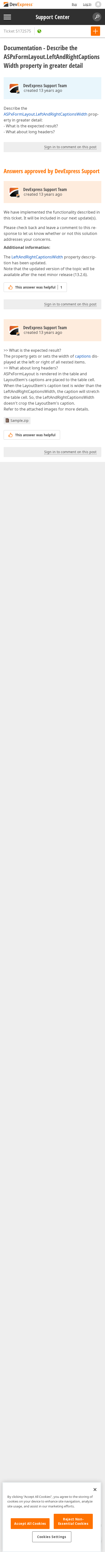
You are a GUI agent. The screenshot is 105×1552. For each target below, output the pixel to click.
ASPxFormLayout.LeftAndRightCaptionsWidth (45, 114)
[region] (51, 1517)
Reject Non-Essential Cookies (73, 1521)
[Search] (97, 16)
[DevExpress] (18, 4)
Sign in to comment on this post (70, 147)
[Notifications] (98, 4)
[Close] (95, 1489)
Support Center (53, 17)
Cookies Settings (51, 1537)
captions (83, 356)
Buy (74, 4)
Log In (87, 4)
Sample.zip (19, 420)
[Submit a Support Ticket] (95, 31)
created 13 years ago (43, 90)
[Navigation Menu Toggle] (7, 17)
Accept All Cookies (30, 1523)
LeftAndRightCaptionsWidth (37, 257)
